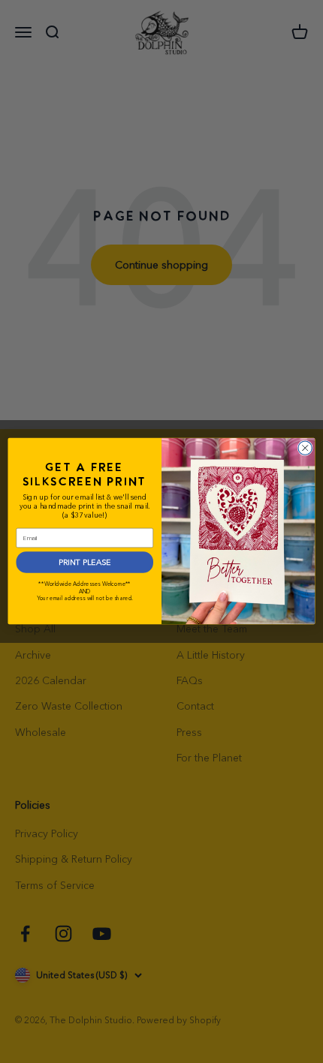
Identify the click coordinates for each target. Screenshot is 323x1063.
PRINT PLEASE (84, 562)
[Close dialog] (305, 448)
